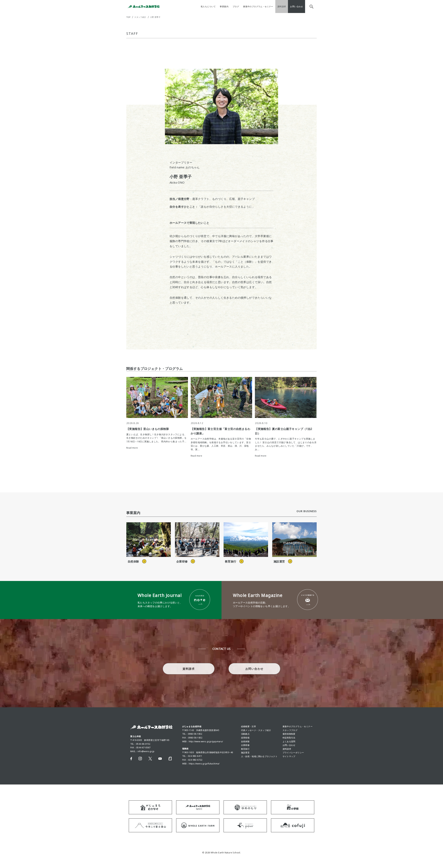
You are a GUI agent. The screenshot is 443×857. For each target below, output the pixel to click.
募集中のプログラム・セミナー (298, 726)
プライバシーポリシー (293, 752)
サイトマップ (289, 756)
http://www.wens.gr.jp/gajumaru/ (206, 741)
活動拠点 (245, 733)
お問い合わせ (289, 745)
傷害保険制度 (289, 733)
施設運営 (245, 752)
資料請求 (287, 748)
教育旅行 (245, 748)
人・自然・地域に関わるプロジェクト (259, 756)
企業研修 (245, 745)
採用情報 (245, 737)
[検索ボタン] (311, 6)
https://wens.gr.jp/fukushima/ (204, 763)
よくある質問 (289, 741)
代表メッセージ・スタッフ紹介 (256, 730)
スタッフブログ (290, 730)
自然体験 (245, 741)
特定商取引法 (289, 737)
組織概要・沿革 (248, 726)
